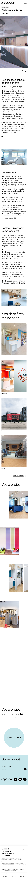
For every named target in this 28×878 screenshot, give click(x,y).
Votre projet (5, 7)
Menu (25, 3)
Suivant (22, 70)
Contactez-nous (14, 737)
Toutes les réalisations (18, 475)
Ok (25, 769)
